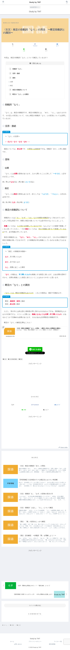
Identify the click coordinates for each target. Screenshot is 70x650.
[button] (46, 50)
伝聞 (11, 82)
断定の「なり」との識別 (21, 94)
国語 (21, 359)
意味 (13, 78)
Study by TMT (35, 2)
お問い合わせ (18, 644)
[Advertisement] (35, 378)
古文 (5, 359)
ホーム (12, 641)
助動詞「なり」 (17, 69)
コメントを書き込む (35, 605)
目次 (34, 63)
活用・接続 (16, 73)
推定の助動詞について (19, 90)
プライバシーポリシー (35, 641)
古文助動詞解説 (13, 359)
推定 (11, 85)
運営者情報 (52, 644)
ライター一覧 (58, 641)
